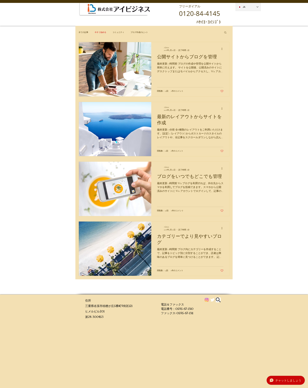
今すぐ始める (100, 32)
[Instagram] (206, 299)
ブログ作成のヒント (139, 32)
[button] (225, 32)
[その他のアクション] (223, 49)
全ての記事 (83, 32)
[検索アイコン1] (218, 299)
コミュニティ (118, 32)
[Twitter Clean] (212, 299)
